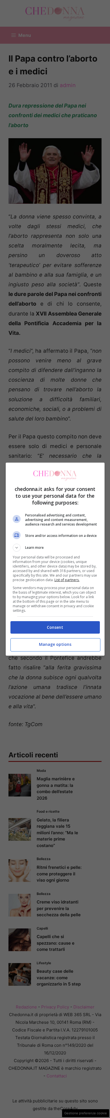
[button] (55, 548)
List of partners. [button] (67, 579)
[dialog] (55, 559)
